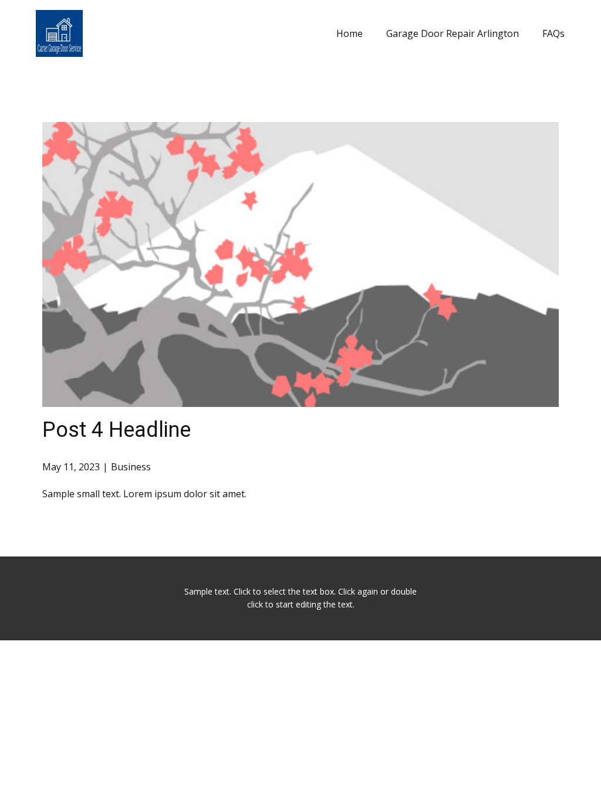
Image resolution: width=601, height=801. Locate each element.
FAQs (553, 33)
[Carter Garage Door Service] (59, 33)
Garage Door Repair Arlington (452, 33)
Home (349, 33)
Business (131, 466)
